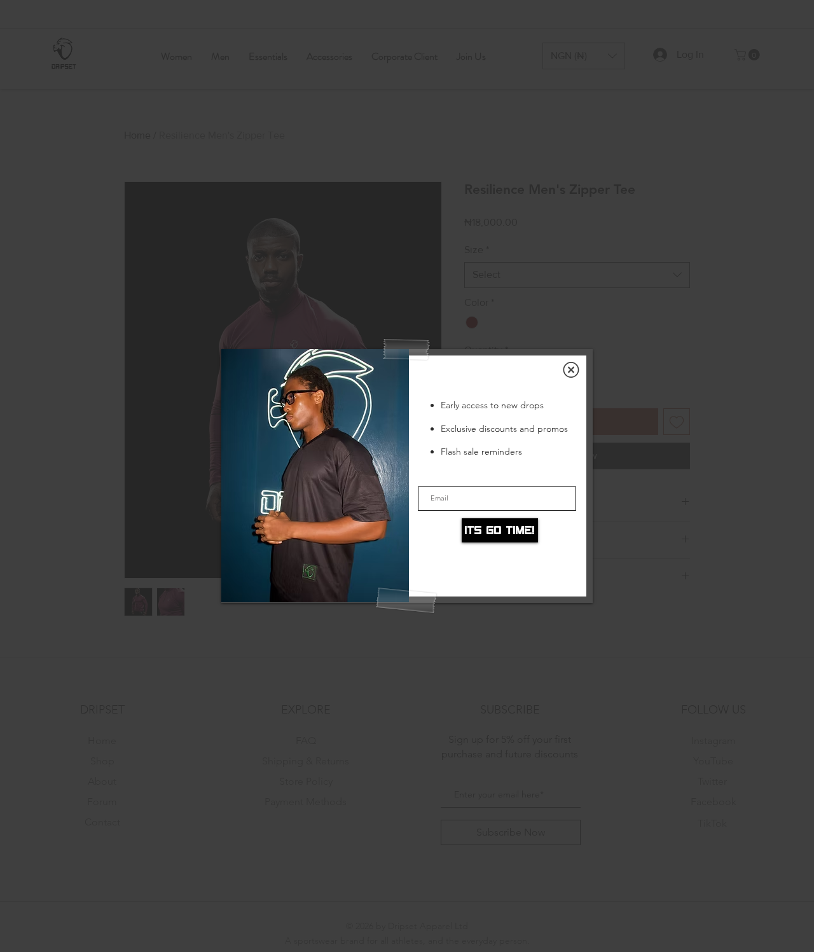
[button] (571, 370)
